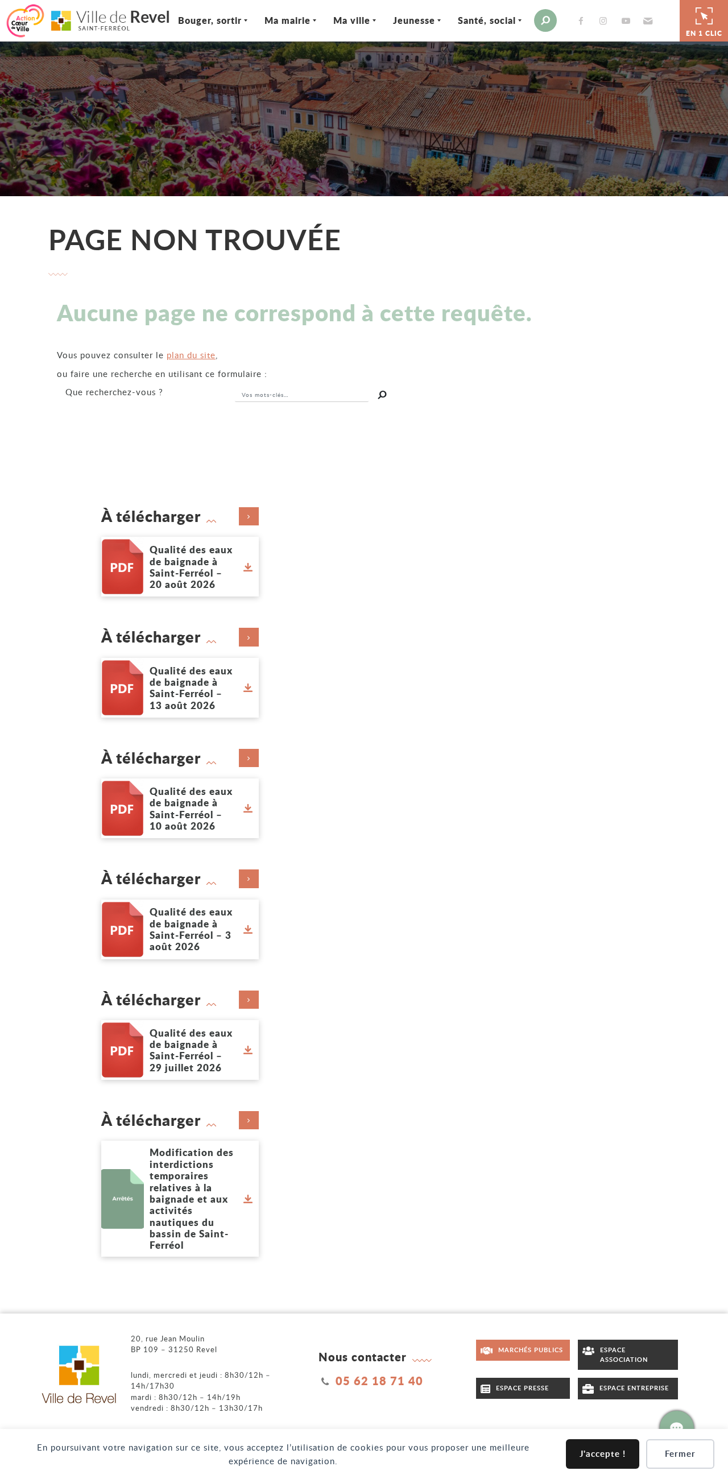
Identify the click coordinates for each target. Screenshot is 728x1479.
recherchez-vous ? (114, 391)
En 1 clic (704, 33)
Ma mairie (287, 20)
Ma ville (351, 20)
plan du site (191, 355)
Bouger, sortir (210, 20)
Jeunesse (414, 20)
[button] (646, 20)
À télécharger (151, 516)
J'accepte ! (603, 1454)
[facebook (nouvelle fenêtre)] (583, 20)
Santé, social (487, 20)
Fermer (680, 1454)
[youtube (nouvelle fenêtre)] (628, 20)
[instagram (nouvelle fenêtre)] (605, 20)
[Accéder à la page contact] (677, 1428)
